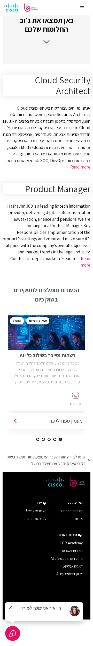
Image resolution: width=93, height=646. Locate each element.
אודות (79, 518)
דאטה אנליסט (73, 566)
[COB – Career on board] (21, 7)
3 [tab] (49, 439)
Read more (80, 167)
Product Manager (57, 189)
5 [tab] (37, 439)
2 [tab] (54, 439)
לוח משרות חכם (36, 518)
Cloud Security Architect (62, 85)
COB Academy (71, 543)
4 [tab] (43, 439)
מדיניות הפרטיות (71, 510)
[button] (46, 30)
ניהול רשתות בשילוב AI (67, 558)
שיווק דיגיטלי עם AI (69, 573)
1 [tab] (60, 439)
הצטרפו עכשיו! (36, 510)
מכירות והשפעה (72, 550)
